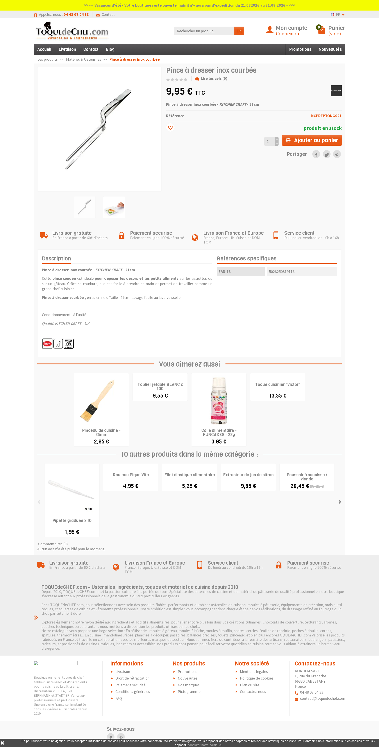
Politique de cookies (257, 678)
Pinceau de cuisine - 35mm (101, 432)
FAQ (118, 698)
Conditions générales (132, 691)
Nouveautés (330, 49)
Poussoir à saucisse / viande (307, 477)
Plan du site (249, 684)
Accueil (44, 49)
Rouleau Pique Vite (131, 475)
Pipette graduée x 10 (71, 520)
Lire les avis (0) (214, 78)
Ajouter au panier (316, 140)
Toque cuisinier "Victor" (277, 384)
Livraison (67, 49)
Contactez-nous (253, 691)
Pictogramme (189, 691)
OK (239, 30)
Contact (108, 14)
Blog (110, 49)
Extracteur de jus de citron (248, 475)
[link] (316, 154)
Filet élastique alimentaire (189, 475)
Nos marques (189, 684)
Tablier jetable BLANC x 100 (160, 386)
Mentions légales (254, 671)
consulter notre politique (204, 745)
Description (56, 258)
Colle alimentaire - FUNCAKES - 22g (219, 432)
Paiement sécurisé (130, 684)
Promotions (300, 49)
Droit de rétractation (132, 678)
